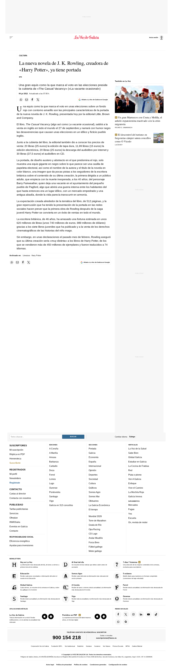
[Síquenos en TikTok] (156, 614)
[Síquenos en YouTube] (148, 614)
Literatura (26, 255)
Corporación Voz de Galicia (40, 646)
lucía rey (118, 145)
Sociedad (93, 479)
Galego (132, 437)
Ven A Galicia (134, 479)
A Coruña (53, 448)
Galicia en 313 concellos (61, 505)
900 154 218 (67, 637)
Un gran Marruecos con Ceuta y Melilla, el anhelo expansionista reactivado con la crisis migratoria (138, 121)
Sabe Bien (133, 453)
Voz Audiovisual (70, 646)
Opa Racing (94, 529)
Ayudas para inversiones (21, 545)
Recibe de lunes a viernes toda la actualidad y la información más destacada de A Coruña (91, 587)
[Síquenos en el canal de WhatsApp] (118, 622)
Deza (51, 470)
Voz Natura (106, 646)
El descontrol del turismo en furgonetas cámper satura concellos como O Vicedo (133, 138)
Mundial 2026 (95, 516)
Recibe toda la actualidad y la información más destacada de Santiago (40, 598)
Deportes (93, 474)
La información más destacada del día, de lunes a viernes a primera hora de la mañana (39, 564)
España (92, 461)
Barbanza (54, 461)
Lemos (52, 479)
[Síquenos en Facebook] (118, 614)
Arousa (52, 457)
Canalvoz (97, 646)
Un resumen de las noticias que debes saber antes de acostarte (89, 564)
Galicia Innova (135, 496)
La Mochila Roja (136, 492)
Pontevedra (54, 492)
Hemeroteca (15, 458)
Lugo (51, 483)
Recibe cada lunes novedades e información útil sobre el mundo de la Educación (38, 576)
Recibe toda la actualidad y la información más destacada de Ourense (143, 598)
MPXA (128, 646)
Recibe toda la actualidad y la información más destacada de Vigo (91, 598)
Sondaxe (89, 646)
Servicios (13, 513)
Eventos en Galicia (18, 526)
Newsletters (15, 478)
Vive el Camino (135, 487)
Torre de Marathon (97, 520)
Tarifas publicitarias (18, 509)
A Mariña (53, 453)
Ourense (53, 487)
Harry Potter (36, 255)
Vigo (51, 501)
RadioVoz (80, 646)
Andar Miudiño (96, 538)
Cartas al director (17, 493)
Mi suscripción (16, 450)
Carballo (53, 466)
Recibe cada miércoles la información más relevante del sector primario (90, 576)
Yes (130, 513)
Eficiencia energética (19, 541)
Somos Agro (94, 492)
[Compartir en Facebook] (32, 99)
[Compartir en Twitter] (38, 99)
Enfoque (132, 483)
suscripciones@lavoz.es (106, 638)
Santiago (53, 496)
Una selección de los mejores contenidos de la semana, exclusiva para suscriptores (141, 564)
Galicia (92, 453)
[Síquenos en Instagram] (133, 614)
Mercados (133, 505)
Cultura (92, 483)
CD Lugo (93, 533)
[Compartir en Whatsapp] (21, 99)
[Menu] (11, 37)
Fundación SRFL (56, 646)
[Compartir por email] (26, 99)
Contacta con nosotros (20, 498)
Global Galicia (135, 457)
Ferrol (52, 474)
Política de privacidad (64, 664)
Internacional (95, 466)
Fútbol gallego (95, 546)
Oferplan (13, 518)
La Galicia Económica (99, 505)
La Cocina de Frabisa (138, 466)
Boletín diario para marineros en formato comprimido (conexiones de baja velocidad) (140, 576)
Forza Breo (94, 542)
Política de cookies (80, 664)
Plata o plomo (135, 474)
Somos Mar (94, 496)
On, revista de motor (137, 522)
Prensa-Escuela (118, 646)
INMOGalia (14, 522)
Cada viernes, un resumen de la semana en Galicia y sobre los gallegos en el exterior (39, 587)
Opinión (92, 470)
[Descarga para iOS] (44, 616)
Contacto (13, 531)
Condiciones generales (98, 664)
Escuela (132, 518)
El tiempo (93, 509)
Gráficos (93, 487)
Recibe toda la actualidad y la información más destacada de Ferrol (143, 587)
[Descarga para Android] (51, 616)
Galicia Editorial (137, 646)
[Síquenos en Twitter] (126, 614)
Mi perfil (13, 474)
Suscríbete (15, 463)
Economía (93, 457)
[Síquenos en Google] (126, 622)
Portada (92, 448)
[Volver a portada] (86, 37)
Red (130, 470)
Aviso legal (50, 664)
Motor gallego (95, 551)
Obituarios (94, 501)
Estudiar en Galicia (137, 461)
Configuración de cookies (118, 664)
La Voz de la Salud (137, 448)
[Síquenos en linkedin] (141, 614)
